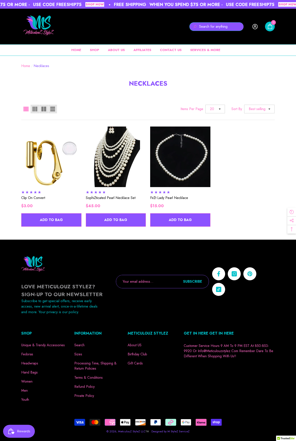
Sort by (236, 108)
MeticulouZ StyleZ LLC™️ (134, 431)
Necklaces (41, 65)
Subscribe (192, 281)
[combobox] (221, 26)
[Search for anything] (216, 26)
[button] (270, 26)
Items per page (192, 108)
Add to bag (51, 219)
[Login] (255, 26)
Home (25, 65)
